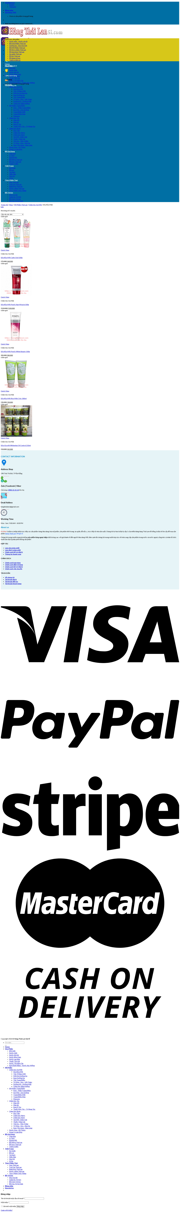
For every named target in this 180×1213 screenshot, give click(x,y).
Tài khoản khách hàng (13, 584)
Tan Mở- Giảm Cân (20, 137)
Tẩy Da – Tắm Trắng (20, 141)
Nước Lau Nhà (14, 76)
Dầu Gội (16, 120)
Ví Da (11, 178)
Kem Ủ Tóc (17, 124)
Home (7, 64)
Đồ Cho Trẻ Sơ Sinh (16, 201)
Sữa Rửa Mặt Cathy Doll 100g (11, 258)
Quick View (5, 250)
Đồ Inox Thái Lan (15, 162)
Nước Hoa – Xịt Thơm (17, 147)
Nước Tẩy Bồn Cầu (16, 81)
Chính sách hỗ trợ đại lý (14, 552)
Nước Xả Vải (14, 72)
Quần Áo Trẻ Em (15, 197)
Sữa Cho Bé (13, 195)
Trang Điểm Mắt (19, 112)
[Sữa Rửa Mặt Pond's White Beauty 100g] (16, 342)
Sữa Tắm (16, 131)
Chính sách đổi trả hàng (14, 565)
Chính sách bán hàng (13, 563)
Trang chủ (4, 205)
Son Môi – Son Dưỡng (21, 110)
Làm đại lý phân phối (13, 550)
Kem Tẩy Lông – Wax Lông (22, 145)
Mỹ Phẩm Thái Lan (20, 205)
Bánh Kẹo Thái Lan (15, 186)
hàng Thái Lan (10, 533)
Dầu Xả (16, 122)
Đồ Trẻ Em (9, 193)
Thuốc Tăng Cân (19, 139)
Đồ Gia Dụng (10, 151)
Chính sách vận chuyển (13, 569)
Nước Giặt (13, 70)
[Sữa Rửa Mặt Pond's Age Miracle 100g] (16, 295)
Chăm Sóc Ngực (19, 133)
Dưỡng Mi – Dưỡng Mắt (22, 101)
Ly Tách (11, 155)
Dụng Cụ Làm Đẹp (15, 149)
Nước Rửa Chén (15, 74)
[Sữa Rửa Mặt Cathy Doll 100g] (16, 248)
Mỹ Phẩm (8, 85)
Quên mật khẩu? (6, 1210)
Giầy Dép (12, 174)
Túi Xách (12, 172)
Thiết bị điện (13, 164)
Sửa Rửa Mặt (18, 89)
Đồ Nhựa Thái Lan (15, 160)
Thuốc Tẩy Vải (14, 78)
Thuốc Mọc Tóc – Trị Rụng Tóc (24, 126)
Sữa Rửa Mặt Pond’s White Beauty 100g (15, 351)
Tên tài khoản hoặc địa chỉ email (12, 1198)
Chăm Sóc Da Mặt (15, 87)
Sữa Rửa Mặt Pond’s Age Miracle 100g (15, 304)
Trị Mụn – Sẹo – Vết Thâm (22, 99)
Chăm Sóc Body (15, 128)
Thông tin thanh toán (13, 554)
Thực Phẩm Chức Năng (17, 191)
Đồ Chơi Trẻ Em (15, 199)
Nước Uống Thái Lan (16, 188)
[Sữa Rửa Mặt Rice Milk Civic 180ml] (16, 389)
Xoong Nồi (13, 157)
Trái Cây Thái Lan (15, 184)
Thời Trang (9, 166)
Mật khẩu (5, 1202)
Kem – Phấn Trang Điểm (22, 108)
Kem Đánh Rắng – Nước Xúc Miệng (22, 83)
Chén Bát (12, 153)
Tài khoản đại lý (11, 579)
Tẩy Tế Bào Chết (19, 91)
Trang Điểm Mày (19, 114)
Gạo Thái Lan (14, 182)
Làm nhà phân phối (12, 548)
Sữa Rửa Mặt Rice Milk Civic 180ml (14, 398)
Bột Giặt (12, 68)
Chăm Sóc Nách (19, 135)
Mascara (16, 116)
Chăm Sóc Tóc (14, 118)
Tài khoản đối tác (11, 581)
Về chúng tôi (9, 577)
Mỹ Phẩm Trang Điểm (17, 106)
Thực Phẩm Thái (11, 180)
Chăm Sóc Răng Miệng (21, 103)
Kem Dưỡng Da (19, 95)
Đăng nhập (20, 1206)
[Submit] (6, 1045)
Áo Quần (12, 168)
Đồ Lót (11, 170)
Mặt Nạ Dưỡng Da (20, 93)
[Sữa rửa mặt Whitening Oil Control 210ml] (16, 436)
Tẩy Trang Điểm (19, 97)
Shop (11, 205)
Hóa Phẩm (9, 66)
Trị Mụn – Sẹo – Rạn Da (21, 143)
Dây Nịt (12, 176)
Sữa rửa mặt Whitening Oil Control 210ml (16, 445)
